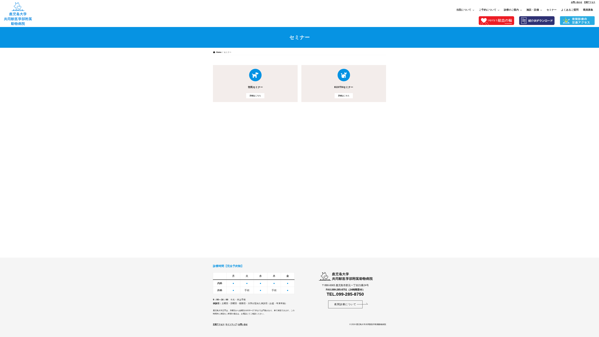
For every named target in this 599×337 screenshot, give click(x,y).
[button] (345, 304)
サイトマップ (231, 324)
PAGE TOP (584, 324)
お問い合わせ (576, 2)
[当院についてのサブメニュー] (473, 10)
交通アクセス (589, 2)
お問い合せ (243, 324)
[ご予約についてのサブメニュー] (498, 10)
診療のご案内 (511, 9)
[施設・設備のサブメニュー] (541, 10)
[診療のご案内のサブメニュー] (521, 10)
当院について (463, 9)
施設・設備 (532, 9)
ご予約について (487, 9)
